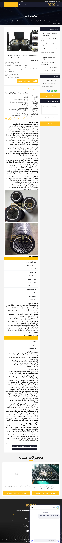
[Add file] (58, 540)
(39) (49, 44)
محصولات (50, 20)
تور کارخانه (12, 520)
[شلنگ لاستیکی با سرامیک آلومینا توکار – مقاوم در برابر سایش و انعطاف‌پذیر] (19, 41)
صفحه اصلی (57, 20)
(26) (48, 53)
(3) (51, 70)
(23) (47, 63)
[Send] (32, 540)
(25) (49, 58)
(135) (50, 34)
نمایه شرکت (12, 517)
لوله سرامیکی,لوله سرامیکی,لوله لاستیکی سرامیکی (24, 446)
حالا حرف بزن (11, 4)
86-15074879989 (11, 1)
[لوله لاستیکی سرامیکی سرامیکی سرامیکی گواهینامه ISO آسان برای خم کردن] (16, 474)
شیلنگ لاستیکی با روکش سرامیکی (38, 20)
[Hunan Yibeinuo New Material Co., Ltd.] (51, 4)
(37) (53, 67)
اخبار (12, 526)
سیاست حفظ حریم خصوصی (12, 532)
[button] (56, 477)
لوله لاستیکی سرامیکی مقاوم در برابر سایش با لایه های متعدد (46, 486)
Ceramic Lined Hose (31, 449)
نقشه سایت (12, 529)
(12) (49, 39)
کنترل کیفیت (12, 523)
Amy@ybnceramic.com (25, 1)
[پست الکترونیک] (49, 91)
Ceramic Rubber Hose (18, 449)
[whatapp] (52, 90)
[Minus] (32, 507)
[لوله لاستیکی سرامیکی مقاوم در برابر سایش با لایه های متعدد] (45, 474)
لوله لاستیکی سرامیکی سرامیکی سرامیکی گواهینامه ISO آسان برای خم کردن (17, 486)
